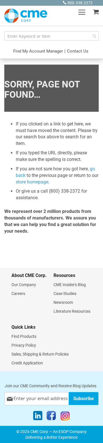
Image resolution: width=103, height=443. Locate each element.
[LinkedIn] (37, 417)
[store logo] (25, 16)
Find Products (23, 336)
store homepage (32, 182)
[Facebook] (51, 417)
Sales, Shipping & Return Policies (40, 354)
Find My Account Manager (38, 51)
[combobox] (51, 36)
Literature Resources (72, 311)
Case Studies (65, 293)
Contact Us (77, 51)
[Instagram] (65, 417)
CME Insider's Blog (70, 284)
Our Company (23, 284)
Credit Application (27, 363)
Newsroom (63, 302)
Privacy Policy (23, 345)
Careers (18, 293)
